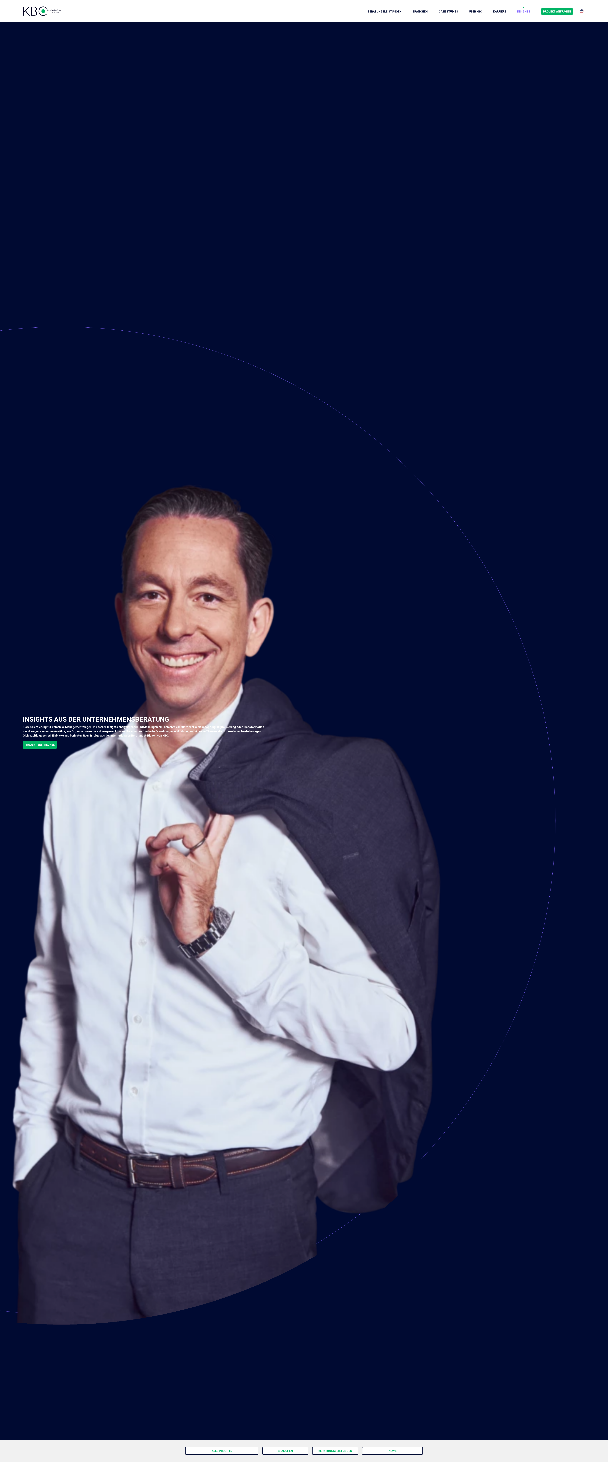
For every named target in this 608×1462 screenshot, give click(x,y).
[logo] (42, 11)
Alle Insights (222, 1450)
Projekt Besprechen (40, 745)
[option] (581, 11)
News (392, 1450)
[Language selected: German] (581, 11)
